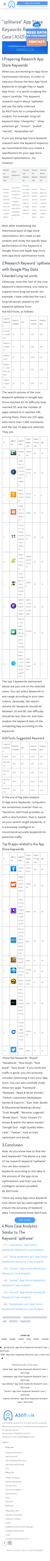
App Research (11, 1456)
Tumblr (21, 1339)
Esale (8, 1534)
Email (29, 1339)
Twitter (4, 1339)
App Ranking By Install (15, 1464)
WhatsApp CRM (12, 1511)
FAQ (7, 1468)
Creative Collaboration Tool (17, 1538)
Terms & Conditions (14, 1489)
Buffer (36, 1339)
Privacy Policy (11, 1485)
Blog (7, 1497)
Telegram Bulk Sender (15, 1531)
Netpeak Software (13, 1519)
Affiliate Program (13, 1477)
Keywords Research (14, 1452)
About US (9, 1501)
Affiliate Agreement (14, 1481)
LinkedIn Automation (14, 1515)
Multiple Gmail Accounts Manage (19, 1527)
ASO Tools (25, 1220)
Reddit (12, 1339)
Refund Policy (11, 1493)
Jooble (8, 1523)
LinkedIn (45, 1339)
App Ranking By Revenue (16, 1460)
